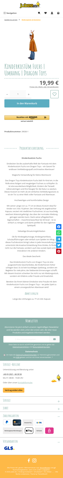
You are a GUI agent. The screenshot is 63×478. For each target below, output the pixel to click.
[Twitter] (58, 245)
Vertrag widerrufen (13, 390)
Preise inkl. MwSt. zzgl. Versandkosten (44, 87)
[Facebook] (58, 226)
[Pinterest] (58, 251)
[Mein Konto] (52, 13)
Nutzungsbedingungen (41, 347)
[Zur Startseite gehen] (31, 5)
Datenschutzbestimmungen (26, 355)
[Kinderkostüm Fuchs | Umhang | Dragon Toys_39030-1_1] (31, 44)
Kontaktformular (25, 382)
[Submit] (54, 339)
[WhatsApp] (58, 232)
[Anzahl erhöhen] (28, 94)
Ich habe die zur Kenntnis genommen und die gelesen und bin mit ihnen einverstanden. (32, 356)
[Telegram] (58, 239)
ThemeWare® (42, 474)
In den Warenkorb (27, 103)
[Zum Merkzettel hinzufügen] (54, 94)
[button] (26, 118)
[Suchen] (39, 13)
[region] (31, 44)
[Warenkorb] (58, 13)
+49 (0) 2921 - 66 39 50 (12, 374)
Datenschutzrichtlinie (21, 347)
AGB (17, 357)
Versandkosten (45, 468)
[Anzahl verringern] (7, 94)
